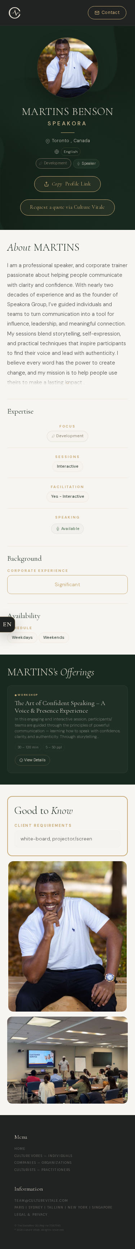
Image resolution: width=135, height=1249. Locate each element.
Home (20, 1149)
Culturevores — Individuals (43, 1156)
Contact (111, 12)
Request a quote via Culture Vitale (67, 207)
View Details (34, 760)
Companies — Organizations (43, 1163)
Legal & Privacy (31, 1214)
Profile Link (71, 184)
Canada (81, 141)
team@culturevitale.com (41, 1201)
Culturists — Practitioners (42, 1170)
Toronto (60, 141)
